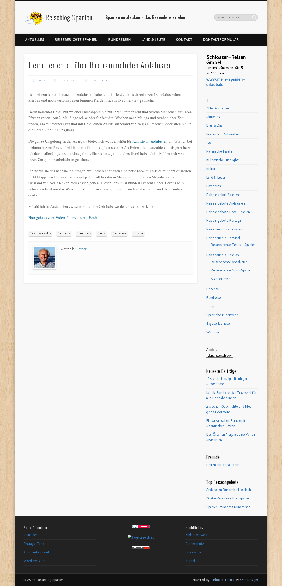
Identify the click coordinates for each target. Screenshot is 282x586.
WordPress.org (34, 560)
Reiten (139, 233)
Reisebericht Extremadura (225, 229)
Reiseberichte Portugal (223, 238)
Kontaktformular (221, 39)
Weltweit (213, 332)
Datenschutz (194, 543)
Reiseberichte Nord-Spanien (231, 270)
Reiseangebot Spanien (222, 194)
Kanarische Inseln (219, 151)
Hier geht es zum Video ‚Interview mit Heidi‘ (63, 217)
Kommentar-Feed (36, 552)
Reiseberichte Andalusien (229, 262)
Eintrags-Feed (33, 543)
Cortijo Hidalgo (41, 233)
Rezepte (212, 289)
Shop (210, 306)
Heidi (103, 233)
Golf (209, 142)
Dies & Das (214, 125)
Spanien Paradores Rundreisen (228, 507)
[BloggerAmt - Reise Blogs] (141, 537)
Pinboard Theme (222, 579)
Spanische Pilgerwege (222, 315)
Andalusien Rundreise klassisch (228, 489)
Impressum (193, 552)
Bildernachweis (196, 535)
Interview (121, 233)
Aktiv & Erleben (217, 108)
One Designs (249, 579)
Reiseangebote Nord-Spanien (228, 212)
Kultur (210, 168)
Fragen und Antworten (222, 134)
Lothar (42, 80)
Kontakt (184, 39)
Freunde (65, 233)
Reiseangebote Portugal (224, 220)
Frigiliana (85, 233)
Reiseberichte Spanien (76, 39)
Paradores (213, 186)
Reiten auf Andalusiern (222, 465)
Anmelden (30, 535)
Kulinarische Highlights (223, 160)
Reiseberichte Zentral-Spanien (233, 244)
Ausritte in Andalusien (149, 141)
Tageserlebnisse (218, 323)
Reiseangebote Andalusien (225, 203)
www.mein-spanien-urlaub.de (225, 81)
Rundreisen (119, 39)
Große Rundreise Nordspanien (228, 498)
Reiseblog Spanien (69, 17)
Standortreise (220, 278)
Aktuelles (34, 39)
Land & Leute (153, 39)
